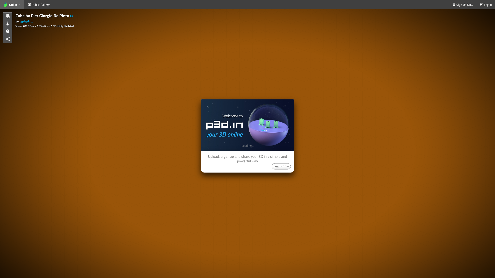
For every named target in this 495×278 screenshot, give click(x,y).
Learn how (281, 166)
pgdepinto (26, 21)
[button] (71, 16)
